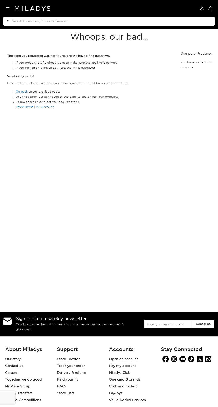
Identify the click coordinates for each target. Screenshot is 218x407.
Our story (13, 359)
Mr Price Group (18, 386)
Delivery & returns (72, 372)
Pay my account (122, 366)
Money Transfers (19, 393)
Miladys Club (120, 372)
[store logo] (32, 8)
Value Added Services (127, 400)
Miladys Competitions (23, 400)
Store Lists (66, 393)
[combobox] (109, 21)
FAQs (62, 386)
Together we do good (23, 379)
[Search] (6, 21)
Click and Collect (123, 386)
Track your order (71, 366)
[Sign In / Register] (202, 8)
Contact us (14, 366)
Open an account (123, 359)
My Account (45, 107)
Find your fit (67, 379)
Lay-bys (115, 393)
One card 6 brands (125, 379)
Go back (22, 91)
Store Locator (69, 359)
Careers (11, 372)
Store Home (24, 107)
